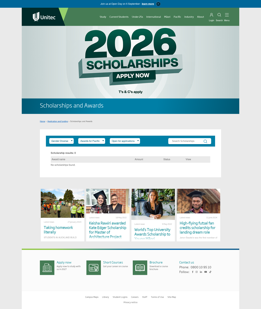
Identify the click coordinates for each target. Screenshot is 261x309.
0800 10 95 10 (201, 267)
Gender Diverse (59, 141)
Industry (189, 16)
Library (105, 296)
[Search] (205, 141)
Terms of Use (157, 296)
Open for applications (123, 141)
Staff (144, 296)
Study (103, 16)
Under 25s (137, 16)
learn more (148, 3)
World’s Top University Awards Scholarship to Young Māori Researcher (152, 236)
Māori (167, 16)
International (153, 16)
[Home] (44, 16)
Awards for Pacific (90, 141)
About (200, 16)
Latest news (49, 222)
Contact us (186, 262)
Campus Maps (91, 296)
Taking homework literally (58, 229)
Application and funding (57, 121)
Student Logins (120, 296)
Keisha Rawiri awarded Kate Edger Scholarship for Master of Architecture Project (107, 229)
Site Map (172, 296)
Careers (135, 296)
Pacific (177, 16)
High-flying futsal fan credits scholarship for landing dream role (197, 227)
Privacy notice (130, 302)
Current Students (119, 16)
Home (42, 121)
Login (211, 20)
